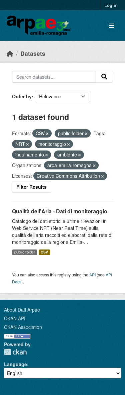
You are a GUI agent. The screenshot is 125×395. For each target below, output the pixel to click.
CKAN (15, 351)
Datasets (32, 53)
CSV (44, 251)
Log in (111, 5)
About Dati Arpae (22, 309)
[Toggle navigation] (111, 26)
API (92, 274)
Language (15, 364)
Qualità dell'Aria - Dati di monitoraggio (59, 211)
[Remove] (47, 133)
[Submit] (104, 77)
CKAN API (14, 318)
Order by (22, 96)
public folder (24, 251)
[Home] (10, 53)
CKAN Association (23, 327)
